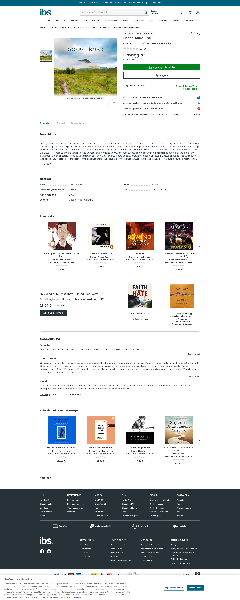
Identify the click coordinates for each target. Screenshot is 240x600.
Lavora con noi (147, 556)
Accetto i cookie (195, 587)
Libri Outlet (44, 508)
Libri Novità (44, 500)
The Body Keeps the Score (61, 447)
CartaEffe (82, 3)
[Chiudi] (235, 587)
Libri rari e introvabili (75, 504)
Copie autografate (75, 508)
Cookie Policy (77, 597)
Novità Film (126, 500)
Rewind (140, 253)
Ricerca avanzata (155, 12)
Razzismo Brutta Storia (180, 563)
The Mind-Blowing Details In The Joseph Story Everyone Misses (182, 315)
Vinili (97, 508)
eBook (42, 515)
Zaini (179, 512)
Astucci (180, 515)
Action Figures (155, 515)
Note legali (46, 477)
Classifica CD (100, 504)
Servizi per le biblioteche (151, 545)
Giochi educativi (156, 504)
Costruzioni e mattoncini (159, 500)
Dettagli (61, 123)
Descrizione (46, 123)
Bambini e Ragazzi (130, 515)
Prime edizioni (73, 500)
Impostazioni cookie (174, 587)
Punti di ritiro (94, 3)
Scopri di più (194, 354)
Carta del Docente (153, 97)
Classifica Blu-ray (130, 508)
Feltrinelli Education (179, 559)
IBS (133, 59)
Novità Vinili (99, 512)
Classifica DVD (128, 504)
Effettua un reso (116, 552)
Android (194, 363)
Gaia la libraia (86, 556)
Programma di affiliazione (152, 549)
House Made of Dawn (100, 447)
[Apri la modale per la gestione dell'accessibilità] (197, 574)
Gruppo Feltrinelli (178, 545)
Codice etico (146, 560)
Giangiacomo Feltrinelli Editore (184, 549)
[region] (120, 587)
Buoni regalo (107, 3)
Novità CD (99, 500)
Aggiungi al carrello (163, 67)
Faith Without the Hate (140, 315)
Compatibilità (78, 123)
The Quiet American (101, 253)
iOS (185, 363)
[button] (145, 12)
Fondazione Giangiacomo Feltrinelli (182, 553)
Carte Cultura (120, 3)
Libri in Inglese (46, 512)
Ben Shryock (131, 43)
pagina (195, 369)
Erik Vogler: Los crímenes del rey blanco (61, 255)
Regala (163, 75)
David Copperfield (139, 447)
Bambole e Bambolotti (158, 512)
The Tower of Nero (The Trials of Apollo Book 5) (178, 255)
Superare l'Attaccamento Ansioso (178, 449)
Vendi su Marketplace (150, 552)
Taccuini (180, 500)
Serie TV (125, 512)
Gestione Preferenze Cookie (121, 560)
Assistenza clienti (156, 3)
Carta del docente (136, 3)
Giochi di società (156, 508)
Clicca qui (45, 394)
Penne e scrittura (184, 508)
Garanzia (114, 556)
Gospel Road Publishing (159, 43)
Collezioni (71, 512)
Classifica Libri (46, 504)
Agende (180, 504)
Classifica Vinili (101, 515)
